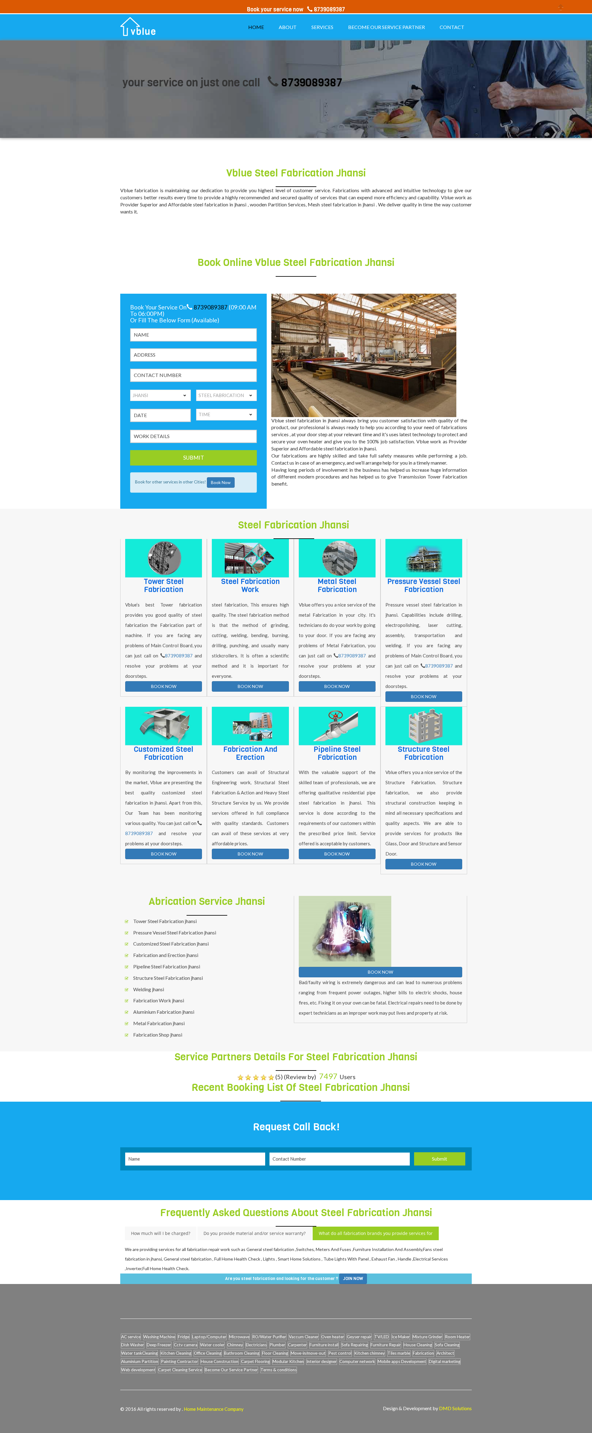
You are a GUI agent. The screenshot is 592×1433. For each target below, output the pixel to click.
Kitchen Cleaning (175, 1353)
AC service (131, 1336)
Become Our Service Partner (231, 1369)
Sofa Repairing (354, 1344)
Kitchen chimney (369, 1353)
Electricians (256, 1344)
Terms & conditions (279, 1369)
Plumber (277, 1344)
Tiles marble (399, 1353)
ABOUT (288, 27)
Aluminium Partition (139, 1361)
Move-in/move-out (308, 1353)
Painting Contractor (179, 1361)
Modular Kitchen (288, 1361)
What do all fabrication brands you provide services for (376, 1233)
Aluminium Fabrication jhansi (163, 1012)
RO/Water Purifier (269, 1336)
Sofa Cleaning (447, 1344)
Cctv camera (185, 1344)
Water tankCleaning (139, 1353)
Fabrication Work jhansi (158, 1000)
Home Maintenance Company (214, 1409)
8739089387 (267, 82)
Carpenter (297, 1344)
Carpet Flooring (255, 1361)
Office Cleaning (207, 1353)
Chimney (235, 1344)
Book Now (221, 482)
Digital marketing (444, 1361)
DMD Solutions (455, 1408)
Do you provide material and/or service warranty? (255, 1233)
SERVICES (322, 27)
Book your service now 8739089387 (296, 9)
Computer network (357, 1361)
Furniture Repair (386, 1344)
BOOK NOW (163, 686)
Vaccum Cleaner (304, 1336)
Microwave (239, 1336)
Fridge (183, 1336)
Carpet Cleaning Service (180, 1369)
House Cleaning (418, 1344)
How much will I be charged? (160, 1233)
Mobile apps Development (402, 1361)
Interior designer (321, 1361)
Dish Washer (132, 1344)
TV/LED (381, 1336)
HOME (256, 27)
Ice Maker (401, 1336)
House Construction (219, 1361)
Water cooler (212, 1344)
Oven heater (332, 1336)
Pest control (340, 1353)
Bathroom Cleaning (241, 1353)
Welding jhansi (148, 989)
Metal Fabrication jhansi (159, 1023)
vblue (143, 32)
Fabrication (423, 1353)
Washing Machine (159, 1336)
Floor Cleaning (275, 1353)
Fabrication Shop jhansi (157, 1034)
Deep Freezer (159, 1344)
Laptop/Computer (209, 1336)
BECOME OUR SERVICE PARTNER (386, 27)
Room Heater (457, 1336)
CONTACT (452, 27)
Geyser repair (359, 1336)
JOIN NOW (353, 1279)
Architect (445, 1353)
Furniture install (324, 1344)
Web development (138, 1369)
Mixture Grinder (427, 1336)
